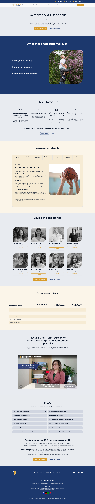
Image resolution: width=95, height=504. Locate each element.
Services (43, 4)
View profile (20, 247)
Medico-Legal (51, 4)
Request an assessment (40, 279)
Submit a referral (79, 1)
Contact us (36, 472)
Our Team (42, 472)
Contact (72, 4)
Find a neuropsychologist (54, 28)
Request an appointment (40, 28)
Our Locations (69, 1)
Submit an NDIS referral (54, 279)
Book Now (80, 4)
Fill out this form (44, 133)
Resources (65, 4)
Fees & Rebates (36, 4)
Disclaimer (64, 498)
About (58, 4)
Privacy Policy (58, 498)
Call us (52, 133)
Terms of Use (51, 498)
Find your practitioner (26, 4)
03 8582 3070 (60, 1)
